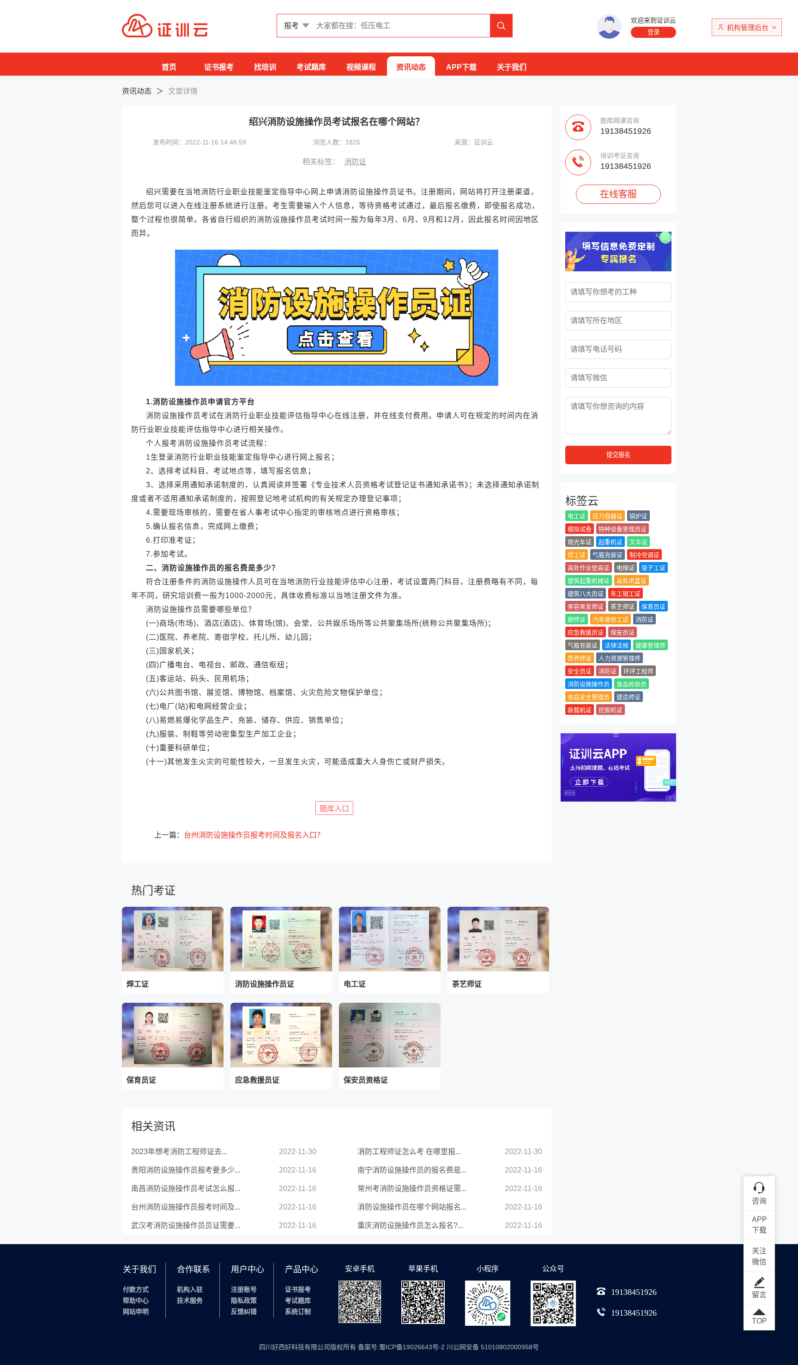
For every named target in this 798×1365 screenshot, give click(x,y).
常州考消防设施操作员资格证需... (411, 1188)
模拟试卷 (580, 529)
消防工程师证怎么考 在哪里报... (409, 1151)
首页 (169, 67)
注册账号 (244, 1289)
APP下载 (461, 67)
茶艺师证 (623, 606)
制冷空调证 (644, 554)
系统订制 (298, 1311)
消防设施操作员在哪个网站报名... (411, 1207)
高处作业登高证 (589, 567)
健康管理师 (650, 645)
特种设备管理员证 (622, 529)
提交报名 (618, 454)
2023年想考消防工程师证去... (179, 1151)
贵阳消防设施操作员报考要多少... (185, 1170)
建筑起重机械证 (589, 580)
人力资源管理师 (619, 658)
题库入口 (334, 809)
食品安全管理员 (589, 697)
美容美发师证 (586, 606)
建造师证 (629, 697)
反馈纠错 (244, 1311)
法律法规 (617, 645)
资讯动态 (411, 67)
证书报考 (219, 67)
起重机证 (610, 542)
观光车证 (580, 542)
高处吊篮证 (632, 580)
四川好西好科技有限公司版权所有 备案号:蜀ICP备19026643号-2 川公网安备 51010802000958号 (399, 1347)
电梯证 (626, 567)
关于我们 (511, 67)
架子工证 (653, 567)
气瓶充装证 (607, 554)
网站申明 (136, 1311)
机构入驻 (190, 1289)
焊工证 (577, 554)
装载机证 (580, 709)
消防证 (355, 162)
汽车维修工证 (610, 619)
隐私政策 (244, 1300)
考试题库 (311, 67)
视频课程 (361, 67)
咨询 (759, 1201)
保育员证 (653, 606)
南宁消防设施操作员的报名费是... (411, 1170)
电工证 (577, 516)
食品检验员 (632, 684)
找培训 (265, 67)
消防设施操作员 (589, 684)
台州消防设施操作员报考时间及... (185, 1207)
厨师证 (577, 619)
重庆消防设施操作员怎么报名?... (410, 1225)
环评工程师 (638, 671)
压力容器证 (607, 516)
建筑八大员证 (586, 593)
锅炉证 (638, 516)
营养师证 (580, 658)
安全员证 (580, 671)
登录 (653, 32)
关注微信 (759, 1256)
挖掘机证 (610, 709)
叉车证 (638, 542)
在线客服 (618, 194)
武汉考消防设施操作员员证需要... (185, 1225)
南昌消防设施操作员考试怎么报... (185, 1188)
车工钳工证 (626, 593)
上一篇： (239, 835)
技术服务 (190, 1300)
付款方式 (136, 1289)
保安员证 (623, 632)
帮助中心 (136, 1300)
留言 (759, 1295)
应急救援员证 (586, 632)
